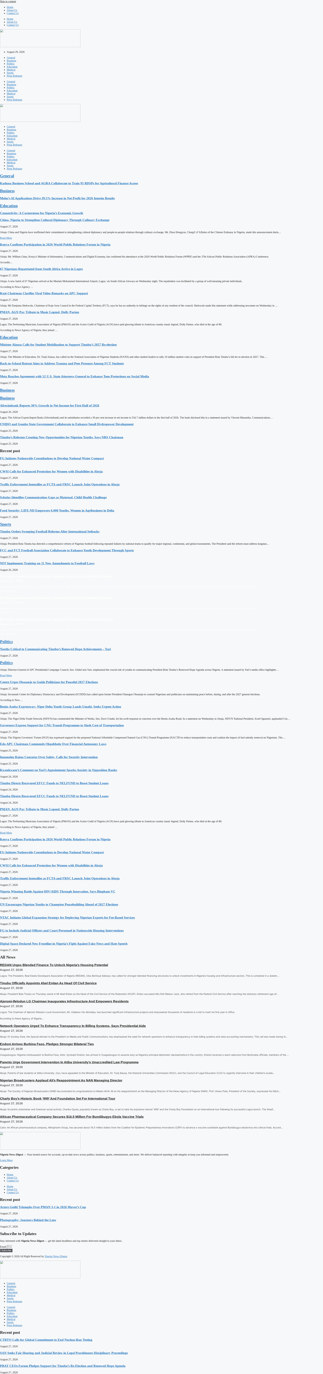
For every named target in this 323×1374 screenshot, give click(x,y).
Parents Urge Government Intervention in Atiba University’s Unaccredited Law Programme (69, 1062)
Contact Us (13, 13)
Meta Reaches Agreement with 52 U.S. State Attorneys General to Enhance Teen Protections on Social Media (74, 376)
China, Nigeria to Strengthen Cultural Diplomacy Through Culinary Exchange (54, 220)
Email (3, 1246)
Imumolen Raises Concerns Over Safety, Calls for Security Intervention (49, 757)
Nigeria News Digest (56, 1256)
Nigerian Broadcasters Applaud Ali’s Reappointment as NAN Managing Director (61, 1080)
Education (12, 66)
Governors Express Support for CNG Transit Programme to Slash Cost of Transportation (62, 725)
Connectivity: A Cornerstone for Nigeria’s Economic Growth (41, 213)
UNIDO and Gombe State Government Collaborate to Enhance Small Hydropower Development (67, 424)
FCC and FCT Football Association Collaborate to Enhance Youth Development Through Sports (67, 550)
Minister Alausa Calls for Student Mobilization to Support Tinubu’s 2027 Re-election (58, 344)
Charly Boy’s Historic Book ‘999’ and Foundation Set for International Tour (57, 1098)
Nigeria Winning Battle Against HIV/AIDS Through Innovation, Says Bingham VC (57, 891)
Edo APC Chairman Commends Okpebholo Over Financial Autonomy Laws (53, 744)
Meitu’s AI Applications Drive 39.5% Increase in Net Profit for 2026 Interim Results (57, 198)
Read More (6, 238)
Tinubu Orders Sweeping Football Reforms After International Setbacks (49, 531)
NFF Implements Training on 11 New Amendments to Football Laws (47, 563)
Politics (10, 63)
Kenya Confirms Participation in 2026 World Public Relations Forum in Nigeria (55, 244)
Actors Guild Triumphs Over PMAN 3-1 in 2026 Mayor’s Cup (43, 1207)
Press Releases (14, 75)
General (11, 57)
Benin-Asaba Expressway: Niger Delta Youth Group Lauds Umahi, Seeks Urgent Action (60, 706)
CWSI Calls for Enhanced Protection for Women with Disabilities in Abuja (51, 471)
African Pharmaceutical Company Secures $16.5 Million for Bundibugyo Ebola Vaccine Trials (72, 1116)
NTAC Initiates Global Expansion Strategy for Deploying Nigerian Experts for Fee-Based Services (67, 917)
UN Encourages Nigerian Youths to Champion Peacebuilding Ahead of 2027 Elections (59, 904)
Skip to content (8, 1)
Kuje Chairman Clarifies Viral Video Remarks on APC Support (44, 293)
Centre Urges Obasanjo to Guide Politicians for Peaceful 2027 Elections (49, 682)
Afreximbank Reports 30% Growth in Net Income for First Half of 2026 (49, 405)
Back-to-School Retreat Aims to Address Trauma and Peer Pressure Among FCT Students (62, 363)
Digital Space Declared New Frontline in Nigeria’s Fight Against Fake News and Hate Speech (64, 943)
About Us (12, 10)
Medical (11, 69)
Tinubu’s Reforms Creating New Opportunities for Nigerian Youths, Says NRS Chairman (61, 437)
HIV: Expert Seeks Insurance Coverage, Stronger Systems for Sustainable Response (56, 576)
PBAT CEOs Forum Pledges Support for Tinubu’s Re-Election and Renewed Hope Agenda (62, 1366)
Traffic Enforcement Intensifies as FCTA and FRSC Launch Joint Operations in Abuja (60, 484)
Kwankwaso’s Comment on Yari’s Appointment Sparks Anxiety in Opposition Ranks (58, 770)
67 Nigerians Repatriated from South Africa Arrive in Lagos (41, 269)
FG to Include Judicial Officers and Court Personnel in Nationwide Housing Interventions (62, 930)
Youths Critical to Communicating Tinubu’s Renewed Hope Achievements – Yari (55, 649)
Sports (10, 72)
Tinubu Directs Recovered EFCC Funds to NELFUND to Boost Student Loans (54, 783)
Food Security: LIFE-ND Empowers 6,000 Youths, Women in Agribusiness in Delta (57, 510)
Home (10, 7)
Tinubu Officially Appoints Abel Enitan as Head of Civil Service (48, 983)
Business (11, 60)
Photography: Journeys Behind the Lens (28, 1220)
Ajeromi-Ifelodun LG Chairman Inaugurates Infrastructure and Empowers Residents (64, 1001)
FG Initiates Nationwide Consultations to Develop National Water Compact (52, 458)
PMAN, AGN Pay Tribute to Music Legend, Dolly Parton (39, 312)
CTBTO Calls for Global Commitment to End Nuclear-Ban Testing (46, 1340)
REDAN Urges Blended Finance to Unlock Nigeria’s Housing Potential (54, 965)
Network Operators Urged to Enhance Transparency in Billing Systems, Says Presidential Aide (73, 1026)
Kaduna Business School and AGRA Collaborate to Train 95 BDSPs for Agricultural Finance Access (69, 183)
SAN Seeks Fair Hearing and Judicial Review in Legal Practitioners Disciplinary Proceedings (64, 1353)
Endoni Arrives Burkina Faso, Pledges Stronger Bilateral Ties (47, 1044)
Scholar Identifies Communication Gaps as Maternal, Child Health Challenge (53, 497)
